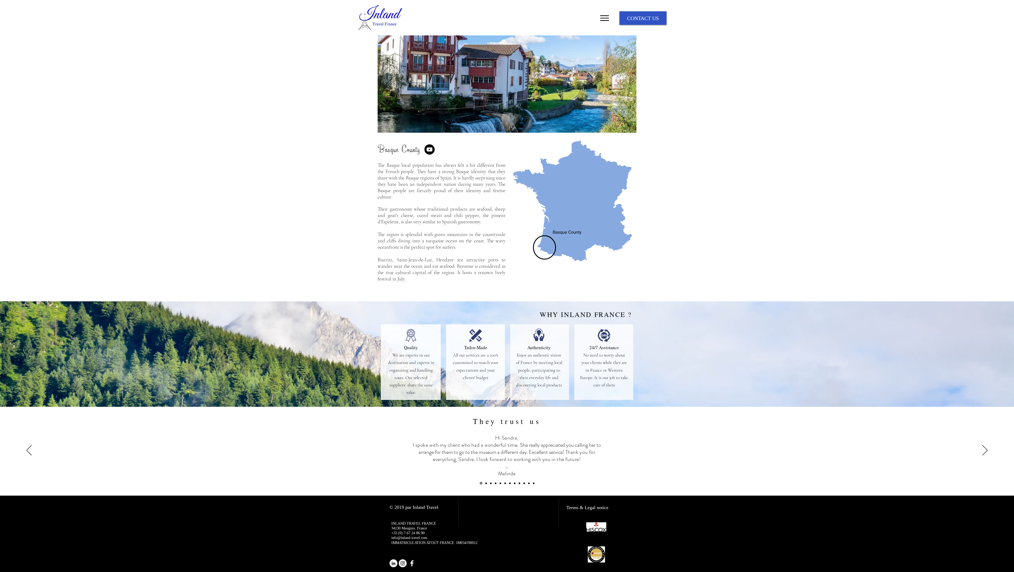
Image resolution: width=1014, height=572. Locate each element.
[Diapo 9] (519, 483)
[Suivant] (985, 450)
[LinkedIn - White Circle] (393, 563)
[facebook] (412, 563)
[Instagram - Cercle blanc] (403, 563)
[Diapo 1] (481, 483)
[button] (507, 84)
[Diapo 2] (486, 483)
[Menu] (605, 18)
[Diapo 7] (510, 483)
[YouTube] (429, 149)
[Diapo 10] (524, 483)
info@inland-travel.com (409, 538)
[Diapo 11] (533, 483)
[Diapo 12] (529, 483)
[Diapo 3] (491, 483)
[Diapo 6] (505, 483)
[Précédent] (29, 450)
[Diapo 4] (495, 483)
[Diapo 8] (514, 483)
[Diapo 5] (500, 483)
